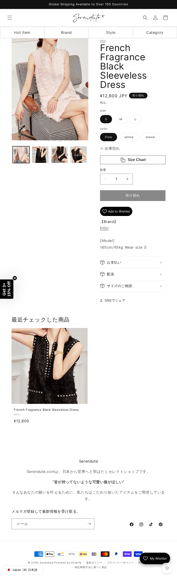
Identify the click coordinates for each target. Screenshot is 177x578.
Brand (66, 32)
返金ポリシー (94, 562)
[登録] (89, 523)
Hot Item (22, 32)
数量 (103, 170)
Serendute (46, 562)
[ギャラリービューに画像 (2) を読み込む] (40, 154)
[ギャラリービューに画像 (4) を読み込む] (78, 154)
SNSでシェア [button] (115, 300)
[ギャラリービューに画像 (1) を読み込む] (21, 154)
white (130, 138)
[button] (10, 18)
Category (155, 32)
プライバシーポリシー (120, 562)
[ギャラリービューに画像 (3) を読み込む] (59, 154)
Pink (110, 138)
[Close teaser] (14, 278)
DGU (103, 40)
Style (110, 32)
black (152, 138)
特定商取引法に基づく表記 (91, 567)
